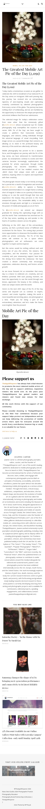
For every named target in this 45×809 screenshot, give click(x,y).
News (15, 66)
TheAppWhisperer (10, 383)
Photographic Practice (25, 792)
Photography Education (10, 794)
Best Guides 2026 (12, 792)
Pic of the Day (25, 66)
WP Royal (28, 805)
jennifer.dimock (9, 125)
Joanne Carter (9, 438)
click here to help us (9, 431)
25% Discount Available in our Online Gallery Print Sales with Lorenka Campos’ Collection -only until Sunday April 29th (22, 735)
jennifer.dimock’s (10, 187)
